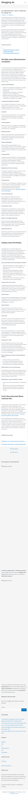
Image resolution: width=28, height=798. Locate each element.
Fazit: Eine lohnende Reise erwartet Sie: (11, 53)
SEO (2, 750)
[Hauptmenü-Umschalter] (25, 2)
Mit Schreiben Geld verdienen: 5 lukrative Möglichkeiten (13, 444)
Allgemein (4, 15)
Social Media (4, 752)
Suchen (3, 707)
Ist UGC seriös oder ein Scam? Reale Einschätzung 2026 (13, 723)
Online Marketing (5, 748)
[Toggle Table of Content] (2, 48)
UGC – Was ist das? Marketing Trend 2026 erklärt (12, 725)
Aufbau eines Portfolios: (8, 51)
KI (1, 746)
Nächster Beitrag (14, 452)
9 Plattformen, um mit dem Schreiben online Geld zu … (13, 441)
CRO (2, 744)
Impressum (3, 761)
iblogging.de (7, 2)
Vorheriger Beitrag (14, 448)
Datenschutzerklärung (6, 765)
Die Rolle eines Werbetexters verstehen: (11, 49)
